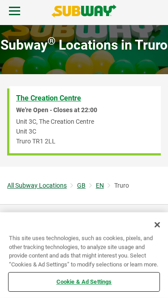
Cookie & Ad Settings (84, 281)
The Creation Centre (48, 98)
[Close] (157, 225)
